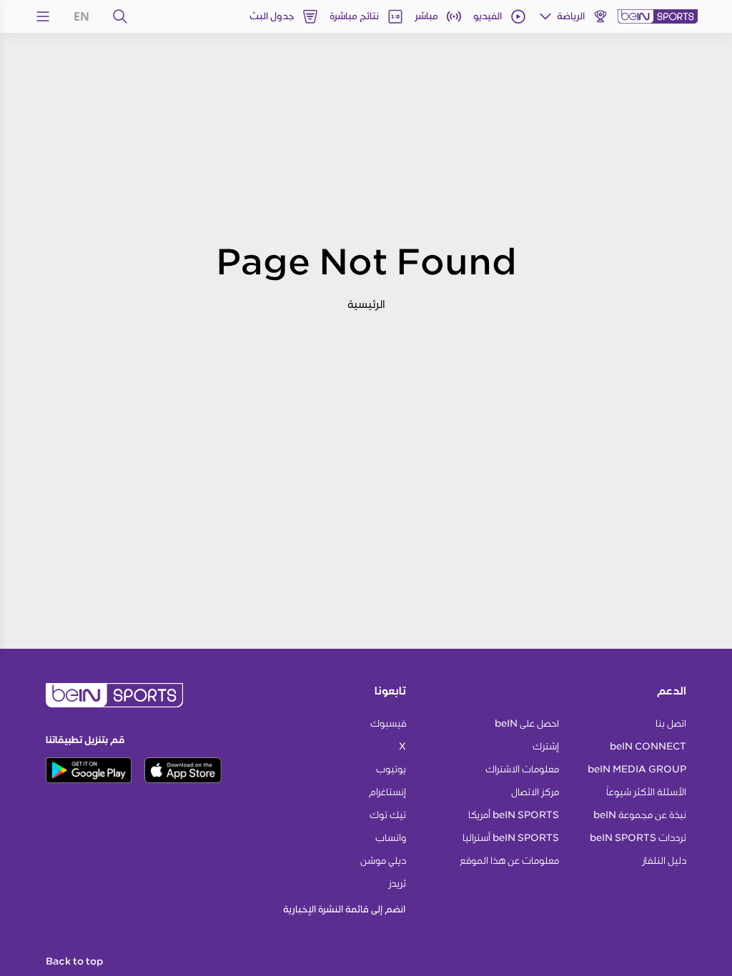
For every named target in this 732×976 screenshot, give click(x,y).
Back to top (74, 961)
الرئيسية (366, 304)
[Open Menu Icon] (42, 16)
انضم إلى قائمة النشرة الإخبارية (344, 909)
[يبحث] (120, 16)
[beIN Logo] (658, 16)
